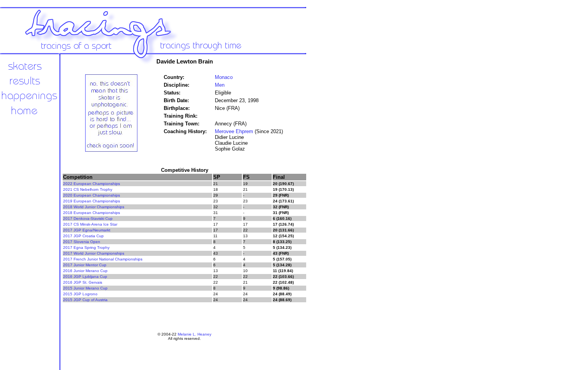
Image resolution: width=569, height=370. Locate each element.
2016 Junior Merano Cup (85, 271)
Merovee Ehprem (234, 131)
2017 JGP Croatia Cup (83, 236)
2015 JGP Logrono (80, 294)
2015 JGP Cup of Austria (85, 300)
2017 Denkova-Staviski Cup (88, 218)
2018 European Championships (91, 213)
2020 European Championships (91, 195)
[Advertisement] (333, 182)
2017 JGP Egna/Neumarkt (86, 230)
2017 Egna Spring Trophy (86, 247)
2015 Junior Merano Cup (85, 288)
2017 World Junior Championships (93, 253)
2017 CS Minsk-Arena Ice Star (90, 224)
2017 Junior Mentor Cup (84, 265)
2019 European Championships (91, 201)
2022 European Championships (91, 184)
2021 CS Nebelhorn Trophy (87, 189)
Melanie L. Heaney (194, 334)
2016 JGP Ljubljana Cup (85, 276)
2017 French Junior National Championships (102, 259)
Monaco (224, 77)
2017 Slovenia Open (81, 242)
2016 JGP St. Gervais (82, 282)
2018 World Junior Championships (93, 207)
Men (220, 85)
